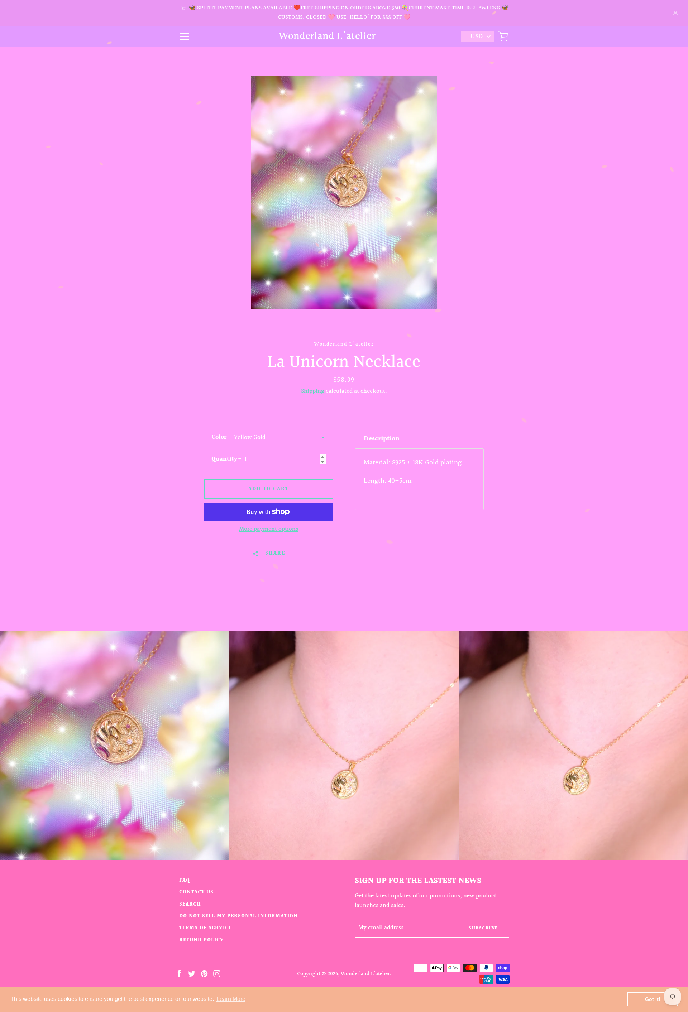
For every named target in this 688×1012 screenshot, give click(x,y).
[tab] (381, 439)
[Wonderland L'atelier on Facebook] (179, 973)
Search (190, 904)
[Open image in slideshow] (344, 192)
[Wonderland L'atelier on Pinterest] (204, 973)
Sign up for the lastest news (418, 881)
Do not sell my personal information (238, 916)
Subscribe (484, 928)
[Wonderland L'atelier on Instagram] (216, 973)
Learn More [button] (230, 999)
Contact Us (196, 892)
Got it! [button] (652, 999)
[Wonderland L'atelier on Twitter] (191, 973)
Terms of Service (205, 928)
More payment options (268, 529)
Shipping (312, 391)
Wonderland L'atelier (327, 36)
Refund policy (201, 940)
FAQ (184, 880)
